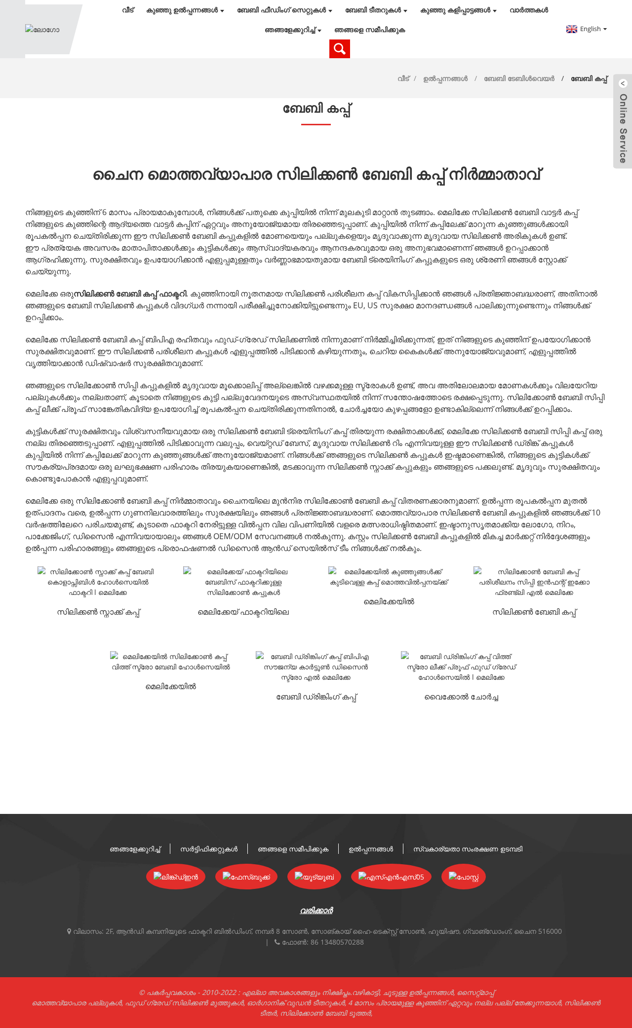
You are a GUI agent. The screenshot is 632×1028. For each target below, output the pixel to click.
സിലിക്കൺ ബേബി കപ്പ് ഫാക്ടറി (130, 293)
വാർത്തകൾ (529, 10)
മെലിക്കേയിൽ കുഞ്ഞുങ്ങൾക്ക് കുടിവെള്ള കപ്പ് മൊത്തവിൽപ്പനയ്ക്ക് (388, 602)
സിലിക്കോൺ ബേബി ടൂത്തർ (325, 1013)
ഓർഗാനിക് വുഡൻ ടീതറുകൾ (296, 1002)
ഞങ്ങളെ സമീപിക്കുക (369, 30)
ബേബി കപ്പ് (589, 78)
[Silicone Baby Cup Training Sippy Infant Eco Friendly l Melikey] (534, 581)
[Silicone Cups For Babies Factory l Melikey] (243, 581)
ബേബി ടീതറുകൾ (373, 10)
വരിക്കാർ (316, 910)
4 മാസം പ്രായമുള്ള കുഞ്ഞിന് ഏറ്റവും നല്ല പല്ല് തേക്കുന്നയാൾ (454, 1002)
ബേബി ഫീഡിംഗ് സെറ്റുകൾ (281, 10)
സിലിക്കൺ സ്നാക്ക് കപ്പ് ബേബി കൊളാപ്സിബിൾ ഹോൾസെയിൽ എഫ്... (98, 612)
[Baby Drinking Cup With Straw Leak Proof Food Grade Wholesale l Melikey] (461, 666)
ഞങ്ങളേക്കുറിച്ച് (290, 30)
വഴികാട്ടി (365, 992)
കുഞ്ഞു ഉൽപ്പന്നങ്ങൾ (182, 10)
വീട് (127, 10)
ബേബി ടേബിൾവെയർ (519, 78)
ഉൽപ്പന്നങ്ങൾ (445, 78)
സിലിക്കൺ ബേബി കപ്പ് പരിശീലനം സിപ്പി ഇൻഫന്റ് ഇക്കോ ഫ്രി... (534, 612)
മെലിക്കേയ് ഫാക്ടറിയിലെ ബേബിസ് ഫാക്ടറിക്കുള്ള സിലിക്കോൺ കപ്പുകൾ (243, 612)
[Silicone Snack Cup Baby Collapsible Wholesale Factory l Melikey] (98, 581)
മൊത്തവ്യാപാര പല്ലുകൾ (76, 1002)
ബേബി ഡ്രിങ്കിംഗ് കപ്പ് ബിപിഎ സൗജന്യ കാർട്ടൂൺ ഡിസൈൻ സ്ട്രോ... (316, 697)
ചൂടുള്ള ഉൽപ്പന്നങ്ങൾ (418, 992)
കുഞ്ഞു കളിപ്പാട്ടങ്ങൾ (455, 10)
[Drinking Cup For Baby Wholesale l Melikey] (388, 576)
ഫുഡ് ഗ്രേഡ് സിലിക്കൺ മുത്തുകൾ (184, 1002)
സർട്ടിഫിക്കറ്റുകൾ (208, 848)
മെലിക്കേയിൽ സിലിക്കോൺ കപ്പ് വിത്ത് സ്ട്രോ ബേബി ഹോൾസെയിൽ (170, 687)
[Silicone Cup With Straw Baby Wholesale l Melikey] (170, 661)
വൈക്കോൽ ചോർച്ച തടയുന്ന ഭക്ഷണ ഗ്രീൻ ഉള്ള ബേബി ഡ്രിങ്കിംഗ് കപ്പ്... (461, 697)
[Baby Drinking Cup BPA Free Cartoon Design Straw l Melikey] (316, 666)
